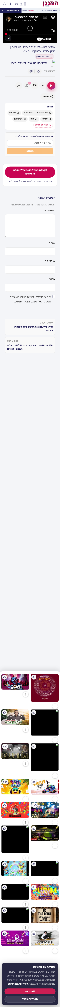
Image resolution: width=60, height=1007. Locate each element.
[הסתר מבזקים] (2, 10)
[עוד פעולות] (55, 706)
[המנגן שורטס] (25, 4)
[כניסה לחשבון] (4, 4)
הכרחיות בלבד (30, 999)
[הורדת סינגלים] (21, 4)
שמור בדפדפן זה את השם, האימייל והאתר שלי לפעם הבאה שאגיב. (30, 299)
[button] (30, 672)
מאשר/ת (30, 991)
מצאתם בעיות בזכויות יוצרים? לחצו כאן (30, 181)
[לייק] (38, 71)
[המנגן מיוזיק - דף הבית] (50, 3)
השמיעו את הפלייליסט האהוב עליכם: (34, 136)
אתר (52, 279)
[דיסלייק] (31, 71)
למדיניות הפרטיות (18, 984)
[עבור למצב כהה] (10, 4)
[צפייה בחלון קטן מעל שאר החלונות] (8, 38)
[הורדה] (18, 85)
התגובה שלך (47, 210)
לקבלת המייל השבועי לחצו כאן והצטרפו (30, 172)
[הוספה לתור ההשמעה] (42, 85)
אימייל (50, 261)
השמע (30, 151)
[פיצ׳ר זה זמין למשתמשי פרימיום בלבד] (26, 85)
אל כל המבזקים (13, 10)
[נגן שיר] (51, 86)
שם (52, 243)
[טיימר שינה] (16, 4)
